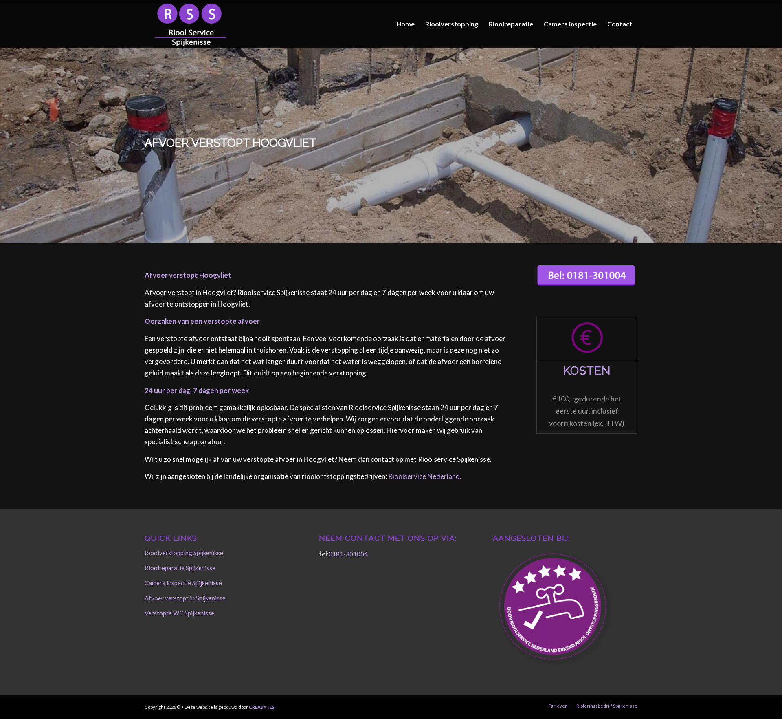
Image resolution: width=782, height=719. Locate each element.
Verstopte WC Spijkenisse (179, 613)
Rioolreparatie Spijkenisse (180, 567)
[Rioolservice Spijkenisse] (191, 24)
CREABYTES (262, 707)
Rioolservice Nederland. (424, 476)
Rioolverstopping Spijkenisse (184, 552)
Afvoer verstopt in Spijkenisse (185, 598)
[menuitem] (405, 24)
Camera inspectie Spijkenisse (183, 583)
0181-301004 (348, 554)
